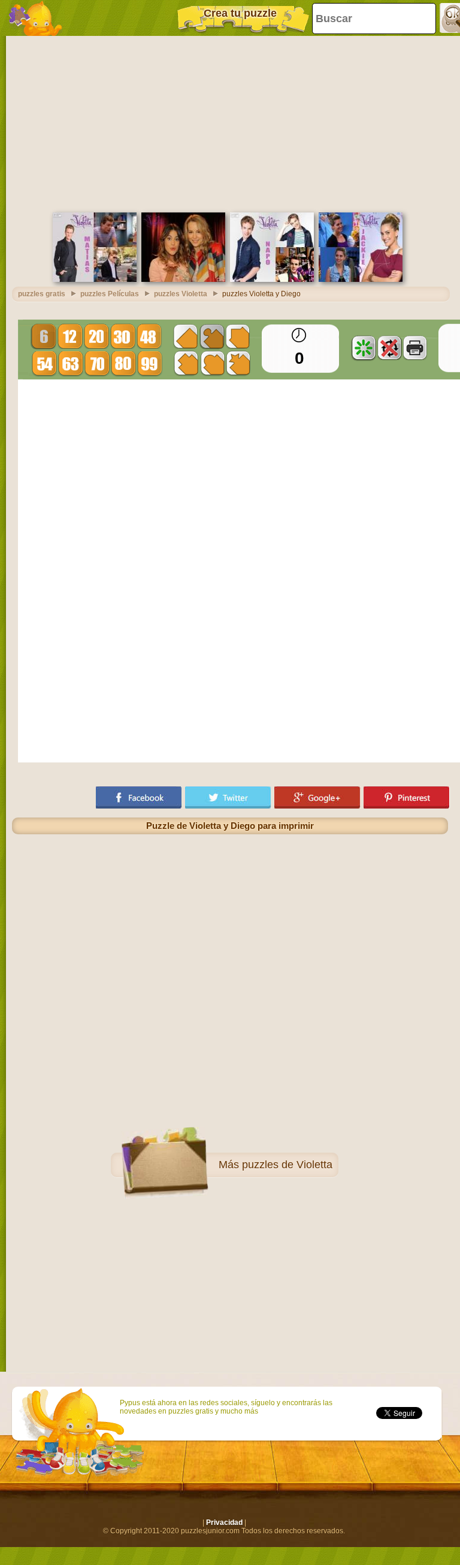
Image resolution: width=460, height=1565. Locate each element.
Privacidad (224, 1522)
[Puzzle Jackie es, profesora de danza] (360, 279)
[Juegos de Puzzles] (36, 18)
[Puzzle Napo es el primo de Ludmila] (272, 279)
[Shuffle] (364, 348)
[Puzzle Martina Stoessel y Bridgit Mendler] (183, 279)
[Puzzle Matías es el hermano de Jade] (95, 279)
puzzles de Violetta (287, 1165)
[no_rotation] (389, 348)
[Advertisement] (230, 122)
